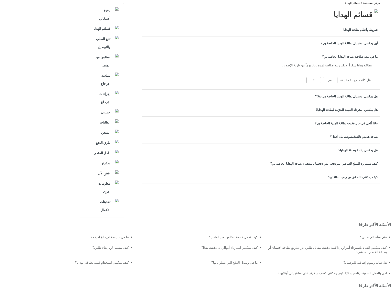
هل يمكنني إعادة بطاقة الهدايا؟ (358, 150)
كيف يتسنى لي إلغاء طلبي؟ (110, 247)
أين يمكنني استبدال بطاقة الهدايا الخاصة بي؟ (349, 43)
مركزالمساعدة (371, 2)
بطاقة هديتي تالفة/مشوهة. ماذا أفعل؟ (354, 136)
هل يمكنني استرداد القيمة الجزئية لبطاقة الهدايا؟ (347, 109)
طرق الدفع (103, 142)
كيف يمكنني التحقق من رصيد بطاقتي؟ (353, 177)
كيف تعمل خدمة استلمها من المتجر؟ (233, 237)
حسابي (105, 112)
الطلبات (105, 122)
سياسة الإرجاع (105, 79)
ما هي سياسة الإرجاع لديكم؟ (110, 237)
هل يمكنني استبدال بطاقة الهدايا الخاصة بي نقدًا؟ (346, 96)
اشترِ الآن (104, 173)
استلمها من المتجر (103, 61)
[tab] (261, 29)
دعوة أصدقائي (104, 14)
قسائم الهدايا (352, 2)
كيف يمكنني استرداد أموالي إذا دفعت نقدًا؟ (229, 247)
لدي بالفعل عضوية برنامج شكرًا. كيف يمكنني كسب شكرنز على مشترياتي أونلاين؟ (332, 273)
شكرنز (105, 163)
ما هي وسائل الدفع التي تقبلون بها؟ (234, 262)
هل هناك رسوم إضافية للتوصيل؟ (365, 262)
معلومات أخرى (104, 187)
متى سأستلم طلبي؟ (373, 237)
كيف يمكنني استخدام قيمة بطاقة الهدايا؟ (102, 262)
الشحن (105, 132)
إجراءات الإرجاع (104, 98)
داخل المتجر (102, 153)
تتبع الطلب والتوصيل (103, 43)
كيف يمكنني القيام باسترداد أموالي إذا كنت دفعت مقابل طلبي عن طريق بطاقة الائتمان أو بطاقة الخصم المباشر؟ (327, 250)
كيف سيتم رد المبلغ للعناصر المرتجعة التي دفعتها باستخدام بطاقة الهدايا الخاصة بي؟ (324, 163)
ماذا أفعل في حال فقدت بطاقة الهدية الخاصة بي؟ (346, 123)
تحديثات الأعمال (105, 206)
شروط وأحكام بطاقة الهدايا (360, 29)
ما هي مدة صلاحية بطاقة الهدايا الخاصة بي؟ (350, 56)
